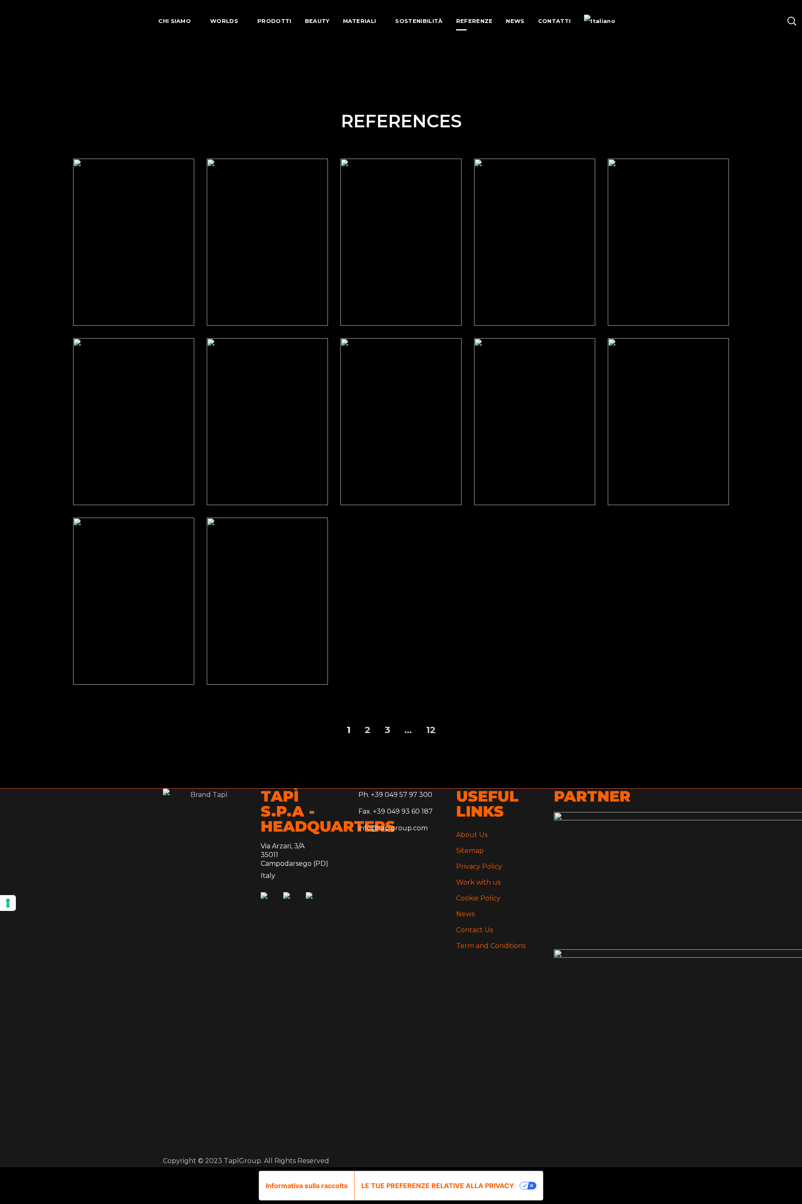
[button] (791, 20)
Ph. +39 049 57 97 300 (395, 795)
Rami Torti (267, 617)
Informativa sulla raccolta (307, 1185)
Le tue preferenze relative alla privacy (437, 1185)
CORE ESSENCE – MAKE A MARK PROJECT (534, 258)
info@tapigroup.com (393, 828)
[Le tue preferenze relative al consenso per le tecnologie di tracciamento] (8, 903)
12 (431, 730)
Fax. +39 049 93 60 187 (395, 811)
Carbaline (134, 617)
